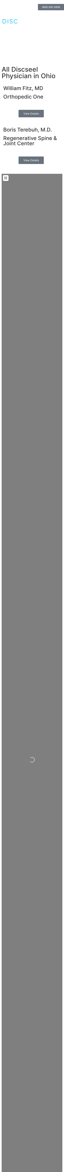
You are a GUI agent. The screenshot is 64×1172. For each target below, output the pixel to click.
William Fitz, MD (23, 88)
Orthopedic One (23, 97)
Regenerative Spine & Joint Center (30, 141)
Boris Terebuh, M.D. (27, 129)
